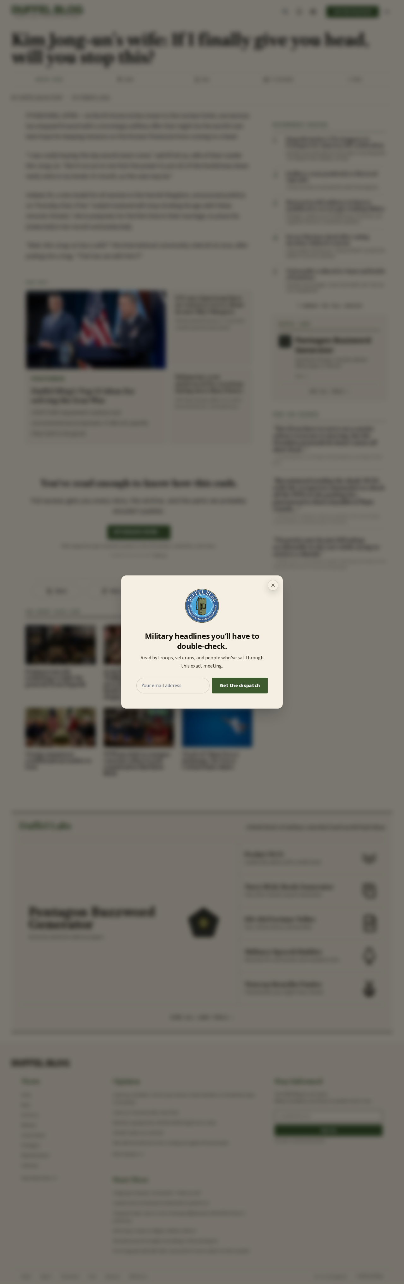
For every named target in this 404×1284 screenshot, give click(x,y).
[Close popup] (273, 585)
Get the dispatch (240, 685)
